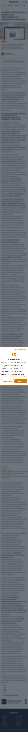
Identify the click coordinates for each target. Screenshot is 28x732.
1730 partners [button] (11, 362)
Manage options (7, 381)
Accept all (20, 381)
